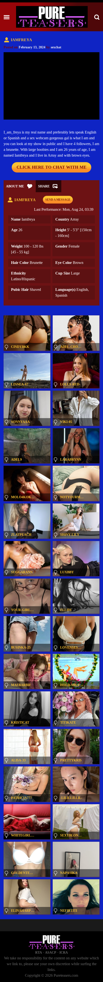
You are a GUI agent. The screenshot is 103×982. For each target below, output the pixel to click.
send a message (57, 199)
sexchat (56, 47)
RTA (38, 952)
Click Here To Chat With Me (51, 167)
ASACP (50, 952)
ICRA (63, 952)
